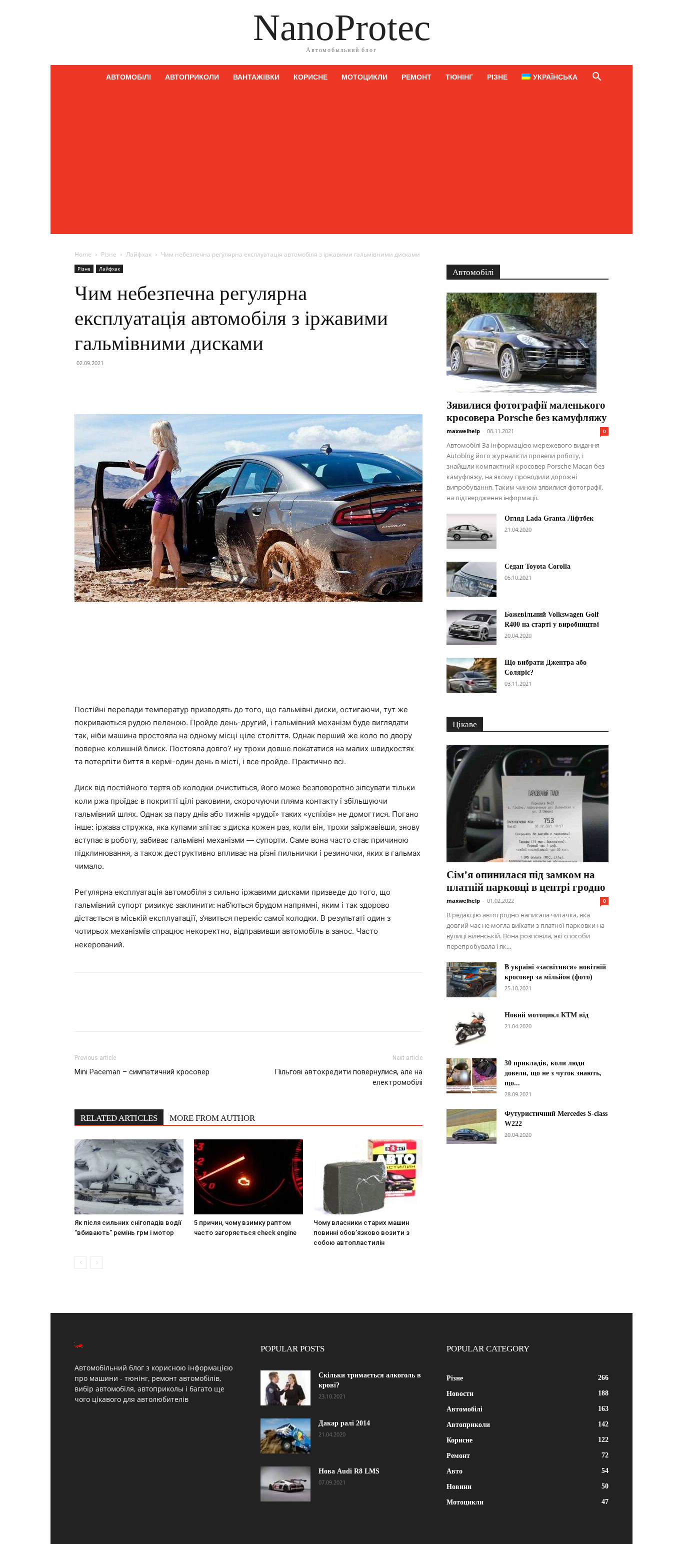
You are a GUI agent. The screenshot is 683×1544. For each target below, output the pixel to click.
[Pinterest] (130, 386)
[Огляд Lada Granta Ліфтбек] (471, 531)
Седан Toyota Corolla (537, 566)
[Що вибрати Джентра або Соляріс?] (471, 675)
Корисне (311, 77)
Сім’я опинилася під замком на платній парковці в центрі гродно (526, 881)
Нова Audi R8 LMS (349, 1471)
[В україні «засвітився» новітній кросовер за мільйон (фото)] (471, 979)
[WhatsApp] (154, 386)
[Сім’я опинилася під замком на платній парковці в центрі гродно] (527, 803)
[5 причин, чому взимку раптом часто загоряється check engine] (248, 1176)
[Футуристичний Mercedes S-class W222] (471, 1126)
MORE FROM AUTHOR (212, 1118)
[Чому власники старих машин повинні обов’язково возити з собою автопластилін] (368, 1176)
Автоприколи (192, 77)
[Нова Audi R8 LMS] (285, 1483)
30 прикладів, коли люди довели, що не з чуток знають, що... (553, 1073)
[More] (177, 386)
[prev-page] (80, 1262)
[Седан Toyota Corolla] (471, 579)
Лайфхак (139, 254)
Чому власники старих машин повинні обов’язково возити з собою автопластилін (362, 1232)
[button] (596, 78)
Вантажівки (256, 77)
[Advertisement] (341, 164)
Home (83, 254)
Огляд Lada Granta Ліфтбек (549, 518)
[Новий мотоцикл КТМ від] (471, 1027)
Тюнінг (459, 77)
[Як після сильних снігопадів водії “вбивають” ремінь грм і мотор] (129, 1176)
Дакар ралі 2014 (344, 1423)
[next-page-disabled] (96, 1262)
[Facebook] (84, 386)
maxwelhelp (463, 431)
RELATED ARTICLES (119, 1118)
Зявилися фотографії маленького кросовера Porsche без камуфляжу (526, 411)
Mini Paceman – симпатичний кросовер (142, 1071)
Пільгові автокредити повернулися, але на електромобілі (348, 1077)
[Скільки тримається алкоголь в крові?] (285, 1387)
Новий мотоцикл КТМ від (546, 1015)
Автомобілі (128, 77)
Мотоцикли (365, 77)
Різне (497, 77)
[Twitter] (108, 386)
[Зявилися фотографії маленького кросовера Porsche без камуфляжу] (527, 343)
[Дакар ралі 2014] (285, 1435)
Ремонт (417, 77)
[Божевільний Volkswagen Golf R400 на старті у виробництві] (471, 627)
